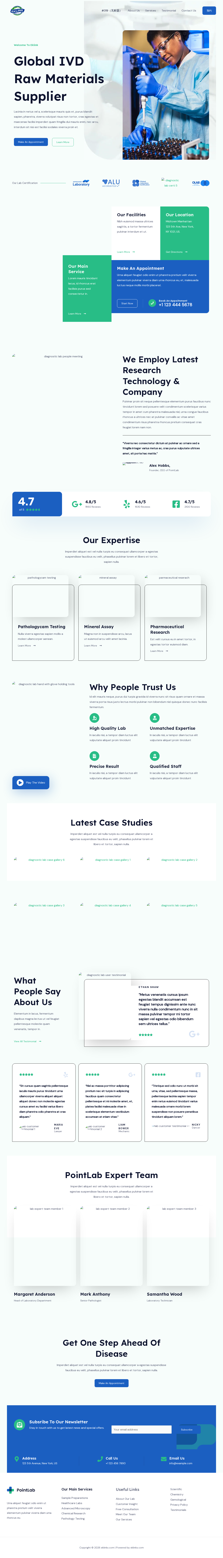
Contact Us (189, 10)
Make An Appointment (31, 142)
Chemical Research (73, 1513)
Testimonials (178, 1510)
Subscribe (187, 1429)
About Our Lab (125, 1499)
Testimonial (169, 10)
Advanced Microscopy (75, 1508)
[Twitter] (177, 1517)
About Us (134, 10)
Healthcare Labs (71, 1503)
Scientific (176, 1489)
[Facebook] (172, 1517)
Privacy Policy (179, 1505)
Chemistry (176, 1494)
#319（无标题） (112, 10)
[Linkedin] (191, 1517)
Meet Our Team (126, 1514)
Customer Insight (127, 1504)
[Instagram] (182, 1517)
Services (150, 10)
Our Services (124, 1519)
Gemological (178, 1499)
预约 (209, 10)
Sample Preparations (74, 1498)
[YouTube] (186, 1517)
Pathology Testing (73, 1518)
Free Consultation (127, 1509)
